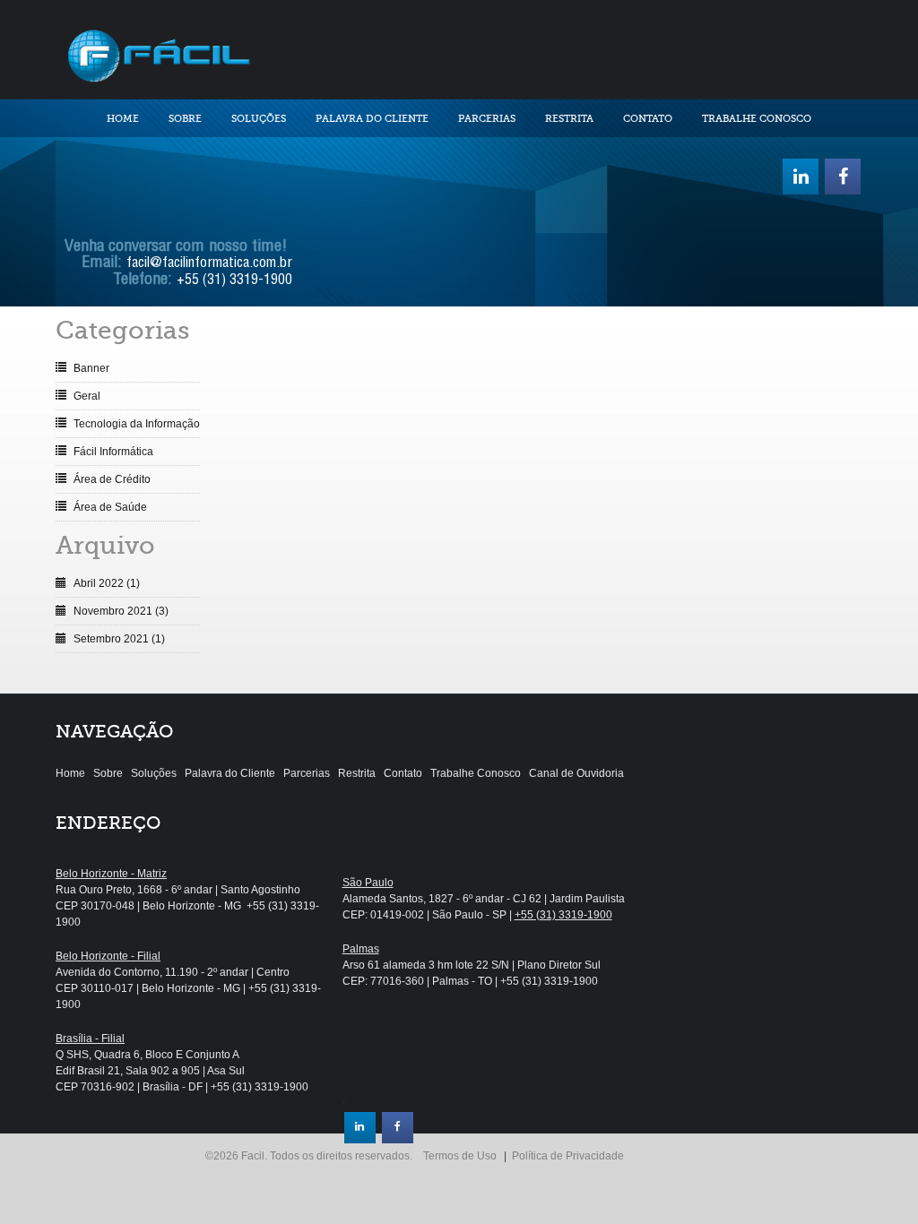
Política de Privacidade (568, 1156)
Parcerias (486, 119)
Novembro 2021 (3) (121, 611)
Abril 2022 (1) (107, 583)
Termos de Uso (460, 1156)
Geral (87, 396)
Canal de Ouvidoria (576, 773)
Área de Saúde (110, 507)
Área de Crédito (112, 479)
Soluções (258, 119)
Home (123, 119)
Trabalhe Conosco (756, 119)
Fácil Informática (113, 451)
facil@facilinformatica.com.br (209, 264)
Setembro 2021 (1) (119, 639)
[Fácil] (158, 53)
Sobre (185, 119)
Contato (647, 119)
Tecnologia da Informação (137, 424)
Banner (91, 368)
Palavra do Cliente (372, 119)
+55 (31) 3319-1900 (234, 281)
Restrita (569, 119)
